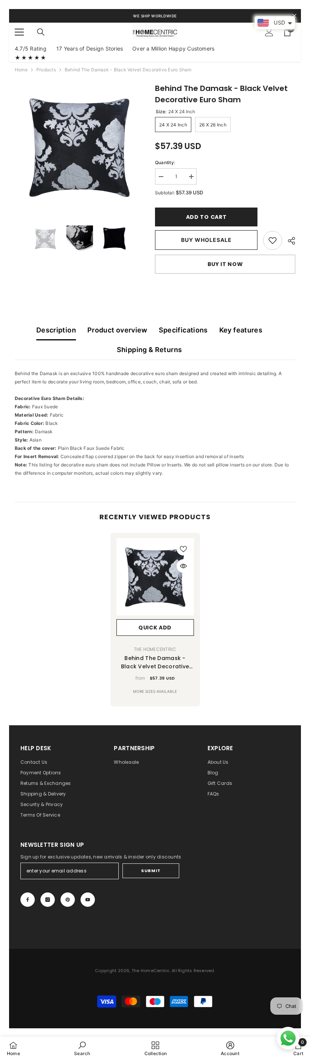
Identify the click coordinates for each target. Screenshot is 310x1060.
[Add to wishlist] (183, 548)
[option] (79, 147)
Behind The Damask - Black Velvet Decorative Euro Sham (155, 662)
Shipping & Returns (149, 350)
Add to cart (206, 217)
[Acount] (269, 32)
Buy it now (225, 264)
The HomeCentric (155, 649)
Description (56, 330)
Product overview (117, 330)
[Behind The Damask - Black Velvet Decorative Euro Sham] (155, 576)
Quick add (155, 627)
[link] (272, 240)
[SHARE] (288, 241)
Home (21, 69)
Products (46, 69)
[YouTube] (88, 899)
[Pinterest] (67, 899)
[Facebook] (27, 899)
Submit (150, 871)
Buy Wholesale (206, 240)
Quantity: (165, 162)
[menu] (19, 32)
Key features (240, 330)
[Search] (40, 32)
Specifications (183, 330)
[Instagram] (47, 899)
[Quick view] (183, 566)
